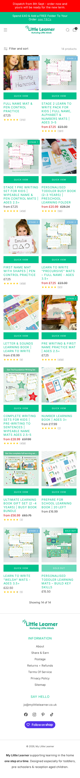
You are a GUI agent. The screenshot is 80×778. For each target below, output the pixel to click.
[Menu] (5, 30)
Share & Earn (40, 653)
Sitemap (40, 685)
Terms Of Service (40, 672)
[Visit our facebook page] (26, 714)
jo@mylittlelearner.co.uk (40, 704)
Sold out (59, 568)
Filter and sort (18, 48)
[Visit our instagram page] (34, 714)
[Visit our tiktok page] (51, 714)
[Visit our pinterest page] (43, 714)
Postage (40, 659)
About (40, 646)
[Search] (68, 30)
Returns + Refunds (40, 665)
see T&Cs (44, 19)
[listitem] (40, 6)
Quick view (21, 96)
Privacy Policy (40, 678)
